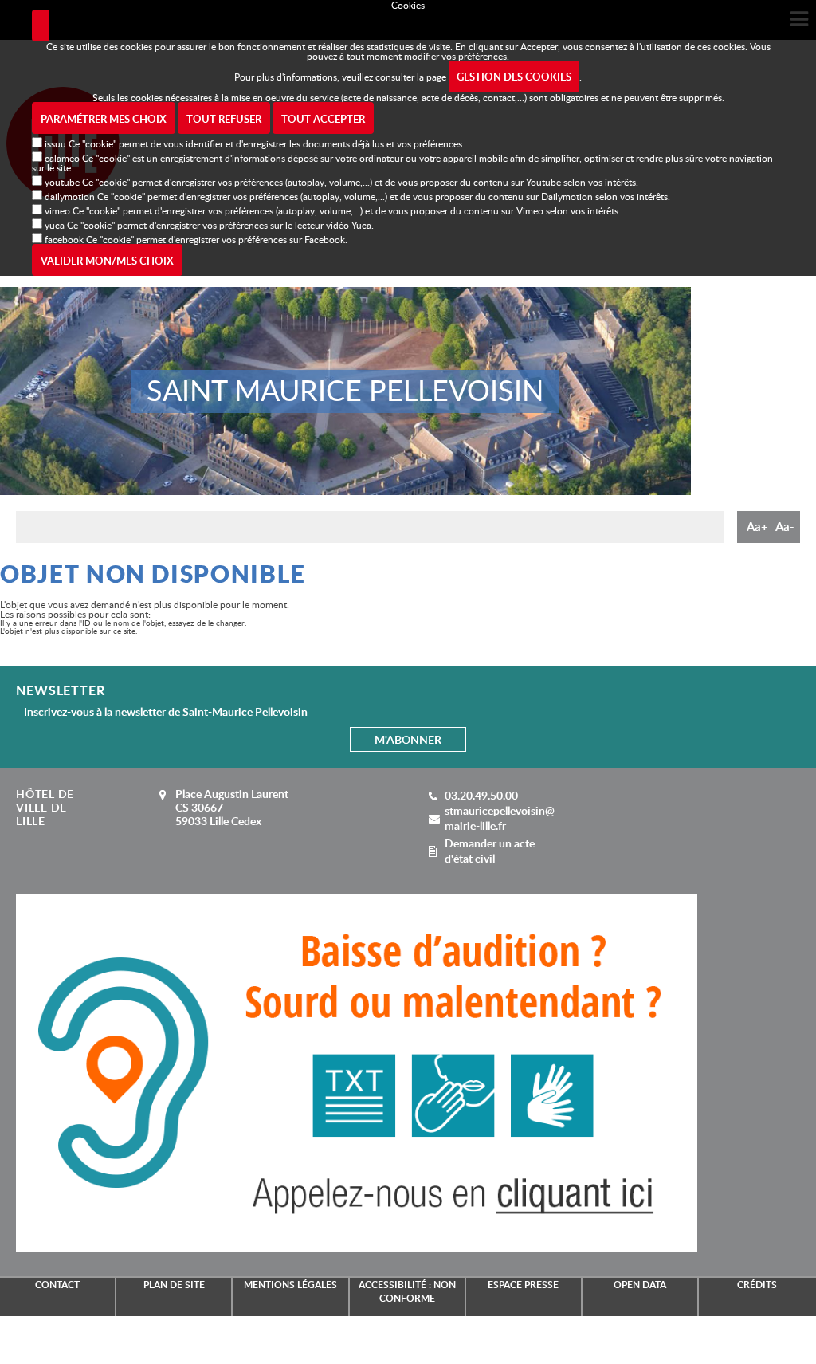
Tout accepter (323, 119)
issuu (55, 143)
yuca (55, 225)
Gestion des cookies (514, 76)
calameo (62, 158)
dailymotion (70, 196)
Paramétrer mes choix (104, 119)
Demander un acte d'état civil (490, 850)
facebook (64, 239)
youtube (62, 182)
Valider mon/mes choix (107, 261)
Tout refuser (223, 119)
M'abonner (408, 739)
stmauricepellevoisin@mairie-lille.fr (500, 818)
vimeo (57, 210)
